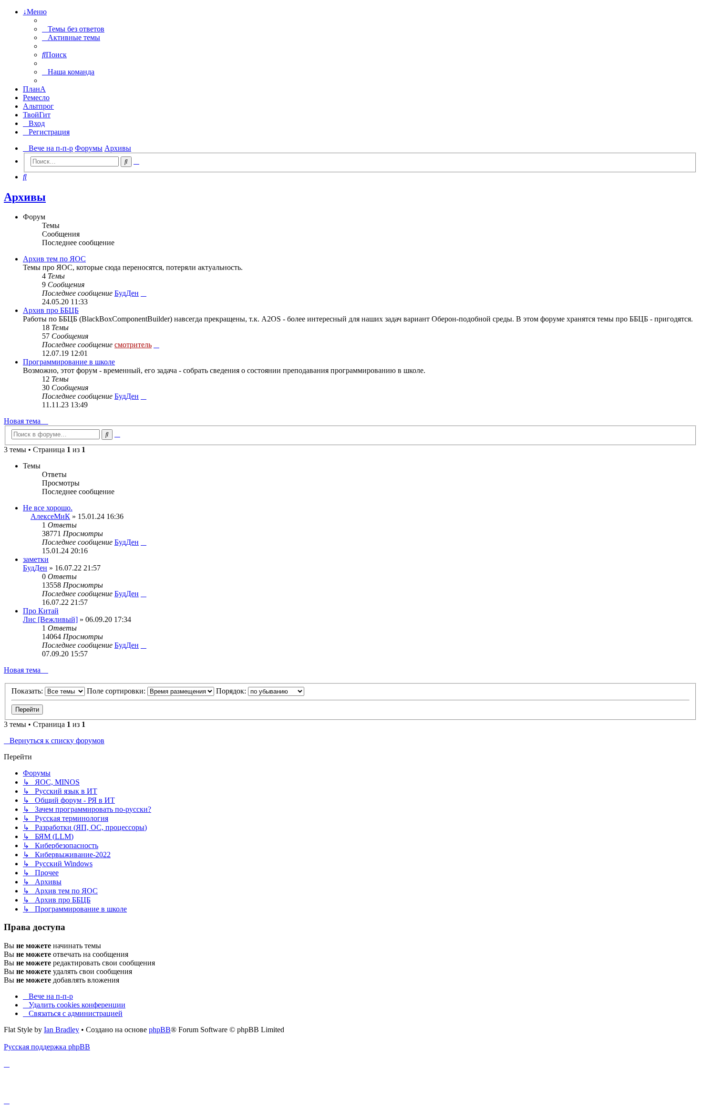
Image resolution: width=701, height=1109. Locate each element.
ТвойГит (37, 115)
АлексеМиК (50, 516)
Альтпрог (38, 106)
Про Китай (41, 611)
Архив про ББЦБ (51, 310)
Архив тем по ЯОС (54, 259)
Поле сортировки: (117, 691)
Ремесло (36, 97)
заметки (36, 559)
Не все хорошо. (47, 508)
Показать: (28, 691)
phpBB (160, 1030)
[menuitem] (73, 29)
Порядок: (232, 691)
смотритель (133, 345)
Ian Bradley (61, 1030)
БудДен (126, 293)
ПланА (34, 89)
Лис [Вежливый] (50, 619)
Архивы (25, 197)
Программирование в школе (69, 362)
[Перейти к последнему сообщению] (143, 542)
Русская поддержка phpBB (47, 1047)
